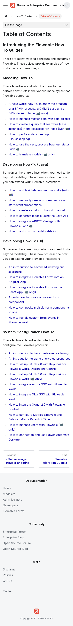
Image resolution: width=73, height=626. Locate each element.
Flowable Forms (13, 511)
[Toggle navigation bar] (5, 5)
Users (7, 488)
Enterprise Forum (14, 531)
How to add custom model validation (33, 231)
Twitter (7, 591)
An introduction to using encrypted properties (39, 358)
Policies (8, 575)
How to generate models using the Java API (38, 216)
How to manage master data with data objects (39, 119)
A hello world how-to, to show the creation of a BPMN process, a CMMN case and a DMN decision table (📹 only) (38, 108)
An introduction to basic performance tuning (39, 353)
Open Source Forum (17, 543)
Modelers (9, 494)
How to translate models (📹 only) (32, 154)
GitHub (7, 581)
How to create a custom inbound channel (37, 210)
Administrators (12, 499)
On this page (13, 25)
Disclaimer (10, 569)
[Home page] (6, 16)
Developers (10, 505)
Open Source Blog (15, 549)
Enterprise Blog (13, 537)
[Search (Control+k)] (67, 5)
